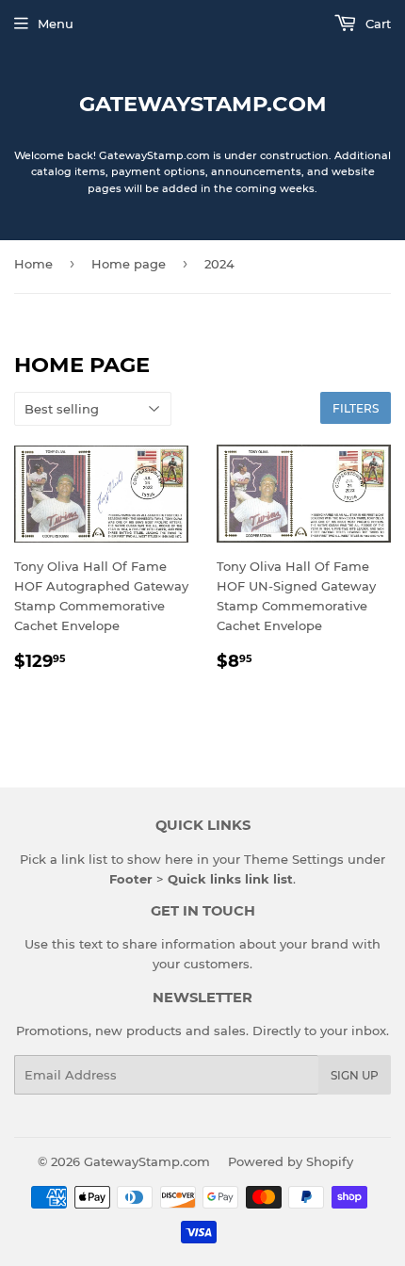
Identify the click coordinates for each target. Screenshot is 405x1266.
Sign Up (355, 1075)
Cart (376, 23)
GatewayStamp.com (203, 103)
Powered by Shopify (290, 1161)
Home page (128, 263)
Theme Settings (294, 859)
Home (33, 263)
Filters (355, 408)
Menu (55, 23)
